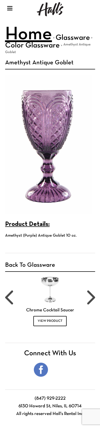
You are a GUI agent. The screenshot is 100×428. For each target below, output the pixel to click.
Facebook (41, 370)
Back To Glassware (30, 265)
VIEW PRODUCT (50, 321)
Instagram (59, 370)
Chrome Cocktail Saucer (50, 310)
